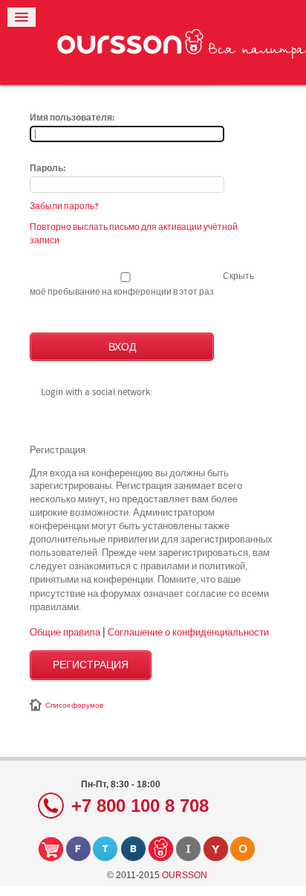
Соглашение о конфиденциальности (188, 632)
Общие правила (65, 632)
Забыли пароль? (64, 206)
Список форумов (74, 705)
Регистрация (90, 665)
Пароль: (48, 169)
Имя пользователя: (72, 118)
